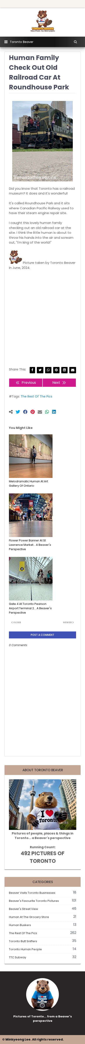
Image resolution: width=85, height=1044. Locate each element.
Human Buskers (42, 925)
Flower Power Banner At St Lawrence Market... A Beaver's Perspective (30, 544)
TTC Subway (42, 957)
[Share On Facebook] (27, 412)
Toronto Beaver (21, 42)
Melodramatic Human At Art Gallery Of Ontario (28, 483)
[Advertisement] (42, 318)
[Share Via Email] (72, 370)
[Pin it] (34, 412)
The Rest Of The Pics (36, 396)
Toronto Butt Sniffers (42, 941)
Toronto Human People (42, 949)
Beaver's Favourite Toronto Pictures (42, 901)
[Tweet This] (19, 412)
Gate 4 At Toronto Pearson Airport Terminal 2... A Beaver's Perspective (30, 608)
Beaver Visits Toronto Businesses (42, 893)
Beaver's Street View (42, 909)
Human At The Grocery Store (42, 917)
